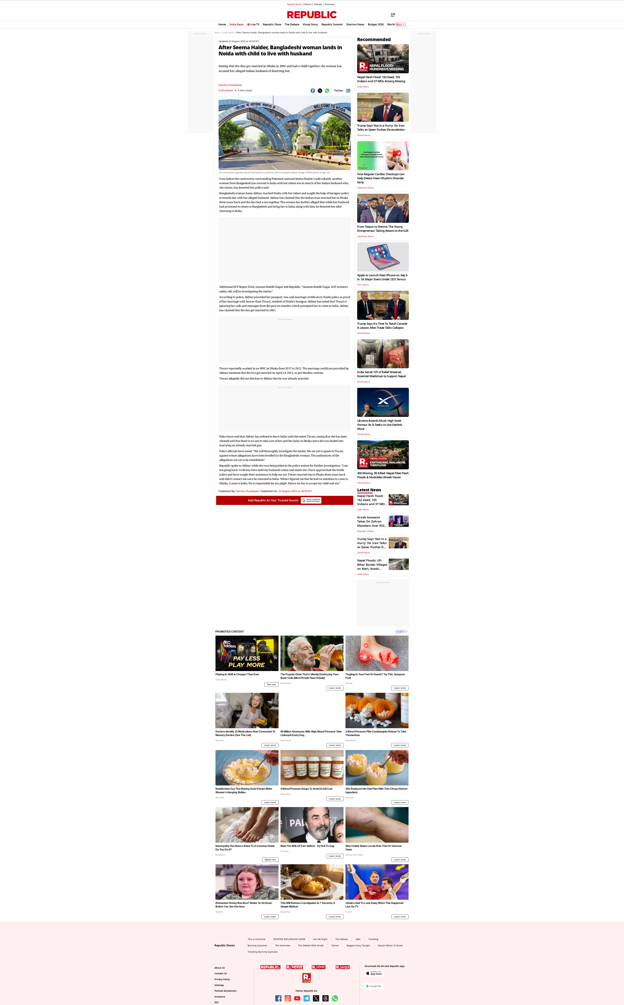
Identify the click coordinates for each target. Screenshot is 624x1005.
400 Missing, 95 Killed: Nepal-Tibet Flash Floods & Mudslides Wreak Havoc (383, 475)
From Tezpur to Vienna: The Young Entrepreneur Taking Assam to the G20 (382, 229)
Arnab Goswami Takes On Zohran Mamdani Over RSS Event (370, 523)
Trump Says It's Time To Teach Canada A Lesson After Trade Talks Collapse (382, 326)
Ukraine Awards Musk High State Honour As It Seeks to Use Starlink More (379, 425)
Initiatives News (365, 188)
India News (226, 90)
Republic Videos (365, 531)
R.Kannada (329, 4)
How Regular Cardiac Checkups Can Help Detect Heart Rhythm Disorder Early (380, 178)
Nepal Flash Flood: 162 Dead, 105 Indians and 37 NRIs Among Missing (381, 79)
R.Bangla (318, 4)
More (399, 24)
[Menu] (391, 15)
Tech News (363, 285)
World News (363, 135)
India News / (228, 33)
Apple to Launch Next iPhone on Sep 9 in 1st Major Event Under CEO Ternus (382, 277)
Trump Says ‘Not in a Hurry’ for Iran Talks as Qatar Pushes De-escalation (381, 128)
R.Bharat (307, 4)
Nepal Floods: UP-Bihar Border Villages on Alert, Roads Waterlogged (372, 566)
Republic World (294, 4)
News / (218, 33)
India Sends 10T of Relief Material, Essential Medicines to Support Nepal (381, 374)
